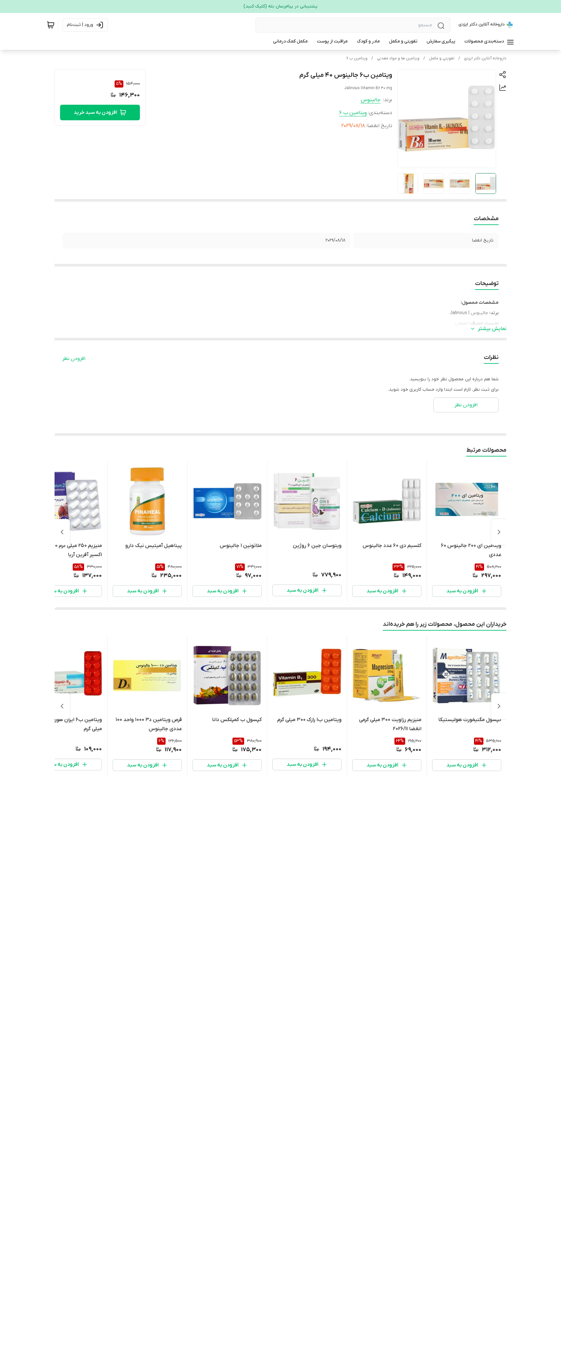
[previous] (499, 532)
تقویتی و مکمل (442, 58)
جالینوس (370, 100)
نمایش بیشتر (492, 329)
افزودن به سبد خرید (95, 112)
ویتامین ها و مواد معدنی (398, 58)
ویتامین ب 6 (357, 58)
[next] (62, 532)
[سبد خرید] (51, 25)
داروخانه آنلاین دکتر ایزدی (485, 58)
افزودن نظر (73, 358)
